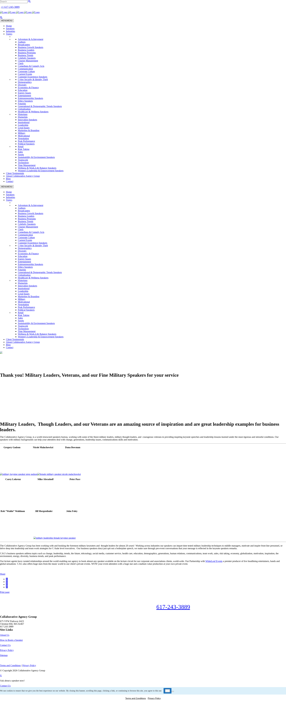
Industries (10, 31)
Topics (9, 34)
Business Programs (27, 52)
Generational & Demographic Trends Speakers (40, 106)
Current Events (25, 74)
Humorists (23, 117)
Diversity (22, 85)
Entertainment (24, 95)
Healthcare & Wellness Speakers (33, 111)
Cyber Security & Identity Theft (33, 79)
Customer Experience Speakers (32, 77)
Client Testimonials (15, 173)
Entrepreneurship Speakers (30, 98)
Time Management (26, 165)
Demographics (25, 82)
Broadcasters (24, 44)
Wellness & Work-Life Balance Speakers (37, 168)
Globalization (24, 109)
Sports (21, 154)
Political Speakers (26, 144)
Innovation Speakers (27, 119)
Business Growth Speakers (30, 47)
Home (9, 26)
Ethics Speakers (25, 101)
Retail (20, 146)
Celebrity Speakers (27, 58)
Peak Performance (26, 141)
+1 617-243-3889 (10, 7)
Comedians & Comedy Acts (31, 66)
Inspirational (23, 122)
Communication (25, 68)
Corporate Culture (26, 71)
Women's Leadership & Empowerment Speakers (40, 170)
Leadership (23, 125)
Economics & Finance (28, 87)
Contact (9, 181)
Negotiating (23, 138)
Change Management (28, 60)
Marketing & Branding (28, 130)
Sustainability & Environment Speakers (36, 157)
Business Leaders (26, 50)
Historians (22, 114)
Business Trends (25, 55)
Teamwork (23, 160)
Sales (20, 152)
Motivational (24, 136)
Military (21, 133)
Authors (21, 42)
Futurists (22, 103)
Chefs (20, 63)
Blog (8, 178)
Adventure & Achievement (30, 39)
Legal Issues (23, 127)
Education (22, 90)
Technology (23, 162)
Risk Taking (23, 149)
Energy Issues (24, 93)
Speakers (10, 28)
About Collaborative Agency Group (23, 176)
